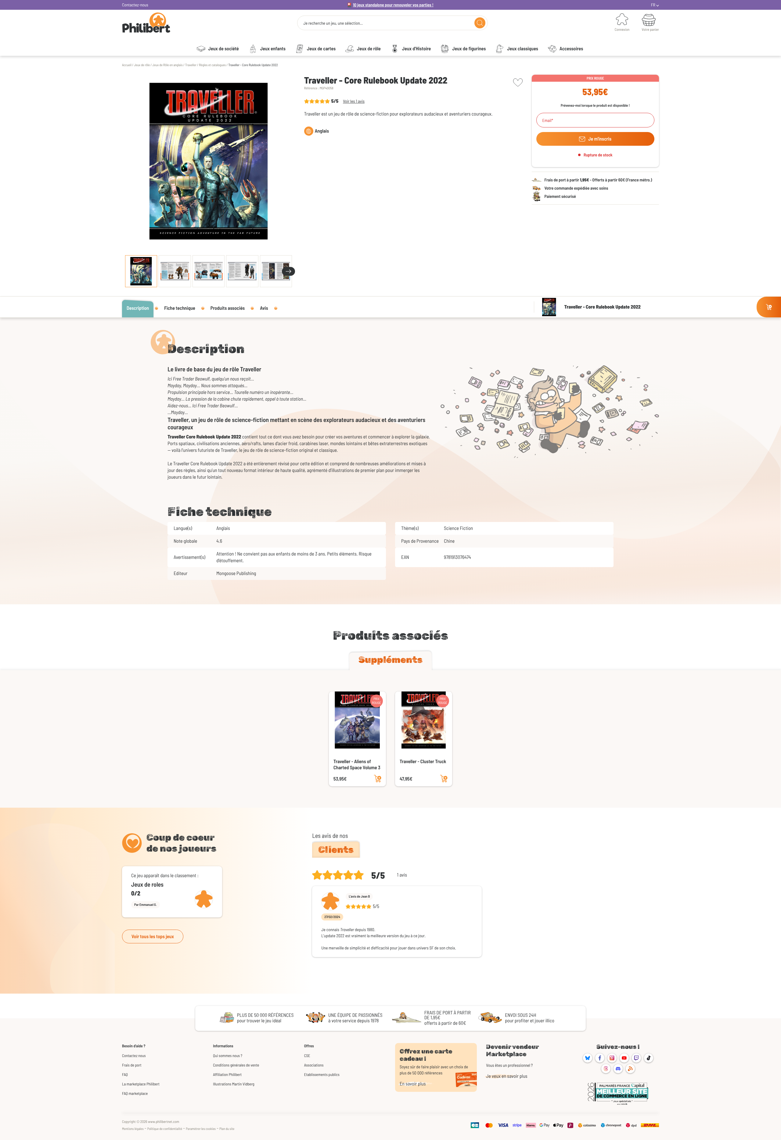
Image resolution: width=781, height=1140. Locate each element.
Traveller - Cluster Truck (423, 761)
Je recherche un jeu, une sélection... (333, 23)
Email (547, 120)
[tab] (390, 661)
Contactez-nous (135, 4)
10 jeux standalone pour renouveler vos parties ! (393, 4)
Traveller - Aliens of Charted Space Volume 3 (356, 764)
